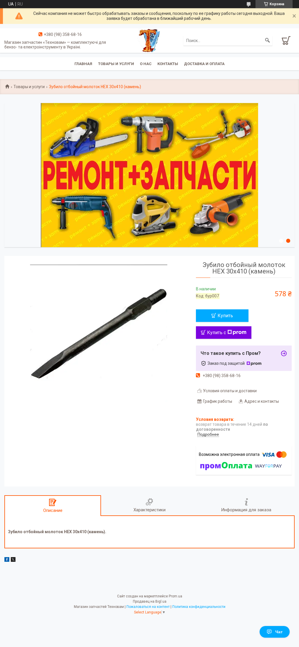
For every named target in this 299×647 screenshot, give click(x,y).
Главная (83, 64)
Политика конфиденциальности (198, 607)
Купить (225, 315)
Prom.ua (175, 596)
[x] (13, 560)
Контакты (167, 64)
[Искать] (267, 40)
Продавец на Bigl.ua (149, 601)
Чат (279, 631)
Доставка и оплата (204, 64)
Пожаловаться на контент (148, 607)
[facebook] (6, 560)
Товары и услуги (116, 64)
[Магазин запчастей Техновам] (149, 40)
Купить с (216, 332)
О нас (146, 64)
